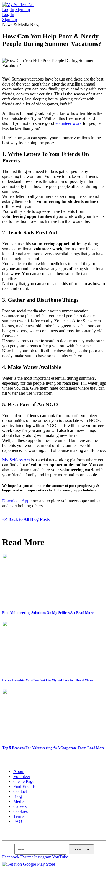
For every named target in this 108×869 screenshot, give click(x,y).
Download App (15, 500)
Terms (18, 816)
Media (18, 801)
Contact (20, 791)
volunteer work (68, 123)
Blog (17, 796)
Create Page (23, 781)
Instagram (42, 857)
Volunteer (21, 776)
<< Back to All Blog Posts (26, 519)
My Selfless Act (16, 459)
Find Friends (24, 786)
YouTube (60, 857)
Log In (8, 9)
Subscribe (81, 849)
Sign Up (22, 9)
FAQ (17, 821)
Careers (20, 806)
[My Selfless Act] (18, 4)
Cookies (20, 811)
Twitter (26, 857)
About (18, 771)
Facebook (10, 857)
